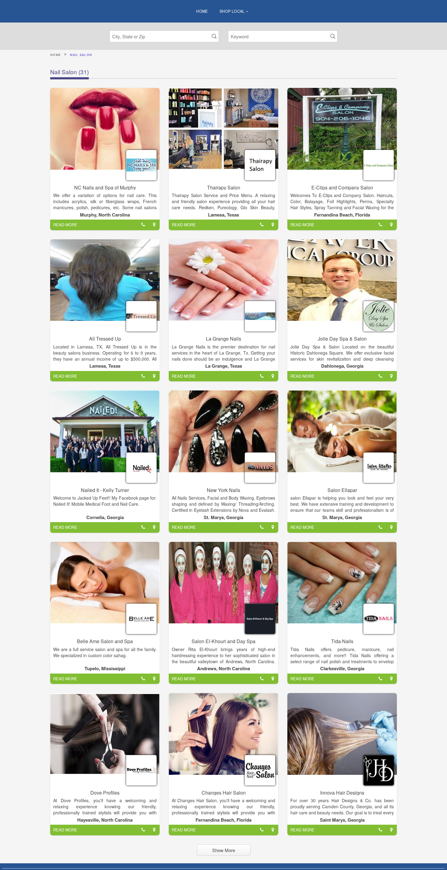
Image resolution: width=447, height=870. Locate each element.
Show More (223, 850)
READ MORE (65, 224)
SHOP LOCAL (233, 11)
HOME (202, 11)
